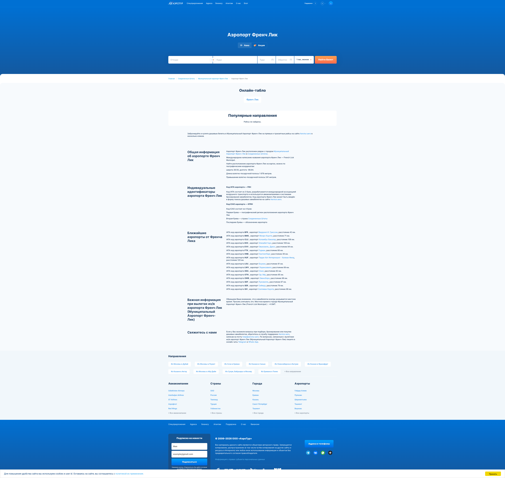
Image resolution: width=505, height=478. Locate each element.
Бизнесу (218, 3)
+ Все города (258, 413)
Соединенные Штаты (186, 79)
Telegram (242, 342)
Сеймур (262, 286)
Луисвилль (264, 282)
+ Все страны (216, 413)
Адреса (209, 3)
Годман (262, 250)
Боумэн (262, 264)
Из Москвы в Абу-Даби (206, 372)
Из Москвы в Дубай (179, 364)
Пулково (298, 395)
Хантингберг (264, 254)
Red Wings (172, 409)
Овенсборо (265, 278)
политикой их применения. (129, 473)
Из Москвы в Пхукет (206, 364)
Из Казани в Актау (179, 372)
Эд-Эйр (262, 275)
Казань (255, 400)
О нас (238, 3)
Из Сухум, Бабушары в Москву (238, 372)
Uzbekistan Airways (176, 391)
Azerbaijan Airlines (176, 395)
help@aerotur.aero (251, 337)
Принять (493, 473)
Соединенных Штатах (258, 154)
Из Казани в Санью (257, 364)
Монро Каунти (265, 236)
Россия (213, 395)
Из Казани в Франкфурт (317, 364)
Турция (213, 404)
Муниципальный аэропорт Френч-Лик (213, 79)
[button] (311, 3)
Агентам (229, 3)
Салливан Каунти (266, 289)
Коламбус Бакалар (267, 239)
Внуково (298, 409)
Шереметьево (301, 400)
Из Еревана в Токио (269, 372)
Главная (171, 79)
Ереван (255, 395)
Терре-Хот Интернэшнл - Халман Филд (276, 258)
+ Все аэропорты (302, 413)
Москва (255, 391)
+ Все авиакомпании (177, 413)
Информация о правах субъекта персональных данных (240, 459)
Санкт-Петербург (259, 404)
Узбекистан (215, 409)
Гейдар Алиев (301, 391)
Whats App (253, 342)
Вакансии (255, 424)
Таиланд (214, 400)
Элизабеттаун (265, 243)
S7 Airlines (172, 400)
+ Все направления (292, 372)
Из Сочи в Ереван (232, 364)
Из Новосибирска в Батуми (286, 364)
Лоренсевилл (265, 267)
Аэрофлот (172, 404)
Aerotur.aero (305, 134)
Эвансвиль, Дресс (267, 247)
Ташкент (256, 409)
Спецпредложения (195, 3)
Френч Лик (252, 99)
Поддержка (231, 424)
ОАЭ (212, 391)
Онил (261, 271)
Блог (246, 3)
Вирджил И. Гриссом (268, 232)
